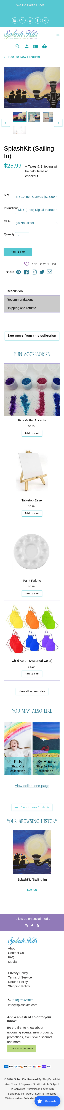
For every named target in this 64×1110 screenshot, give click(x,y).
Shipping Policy (19, 986)
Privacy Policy (18, 973)
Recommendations (20, 299)
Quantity (9, 234)
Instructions (9, 208)
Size (7, 195)
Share (10, 272)
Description (15, 291)
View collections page (32, 786)
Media (12, 961)
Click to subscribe (21, 1048)
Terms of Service (20, 977)
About (12, 948)
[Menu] (58, 35)
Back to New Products (23, 57)
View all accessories (32, 691)
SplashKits (20, 1079)
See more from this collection (32, 335)
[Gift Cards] (35, 46)
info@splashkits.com (22, 1005)
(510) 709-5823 (22, 1000)
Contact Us (16, 953)
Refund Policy (18, 982)
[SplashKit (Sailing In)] (32, 852)
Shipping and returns (21, 308)
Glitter (7, 221)
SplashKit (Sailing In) (32, 879)
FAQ (11, 957)
